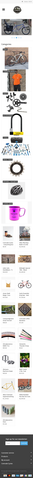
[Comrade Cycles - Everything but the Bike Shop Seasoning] (8, 233)
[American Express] (17, 475)
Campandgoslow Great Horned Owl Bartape (8, 319)
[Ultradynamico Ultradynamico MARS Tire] (8, 335)
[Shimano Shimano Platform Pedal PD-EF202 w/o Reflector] (8, 360)
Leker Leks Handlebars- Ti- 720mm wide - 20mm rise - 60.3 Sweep (8, 269)
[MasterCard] (9, 475)
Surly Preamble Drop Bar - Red (24, 294)
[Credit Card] (5, 475)
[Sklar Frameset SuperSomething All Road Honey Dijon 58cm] (8, 385)
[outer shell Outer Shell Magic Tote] (8, 284)
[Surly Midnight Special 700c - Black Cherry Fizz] (25, 259)
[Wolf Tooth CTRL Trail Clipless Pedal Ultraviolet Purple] (25, 360)
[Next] (28, 28)
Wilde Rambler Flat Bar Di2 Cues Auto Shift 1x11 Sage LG (24, 395)
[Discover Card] (21, 475)
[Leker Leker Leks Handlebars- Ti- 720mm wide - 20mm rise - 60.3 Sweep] (8, 259)
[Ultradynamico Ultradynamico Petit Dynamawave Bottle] (8, 411)
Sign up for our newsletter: (16, 439)
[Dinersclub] (30, 475)
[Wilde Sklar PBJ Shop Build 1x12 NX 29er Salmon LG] (25, 233)
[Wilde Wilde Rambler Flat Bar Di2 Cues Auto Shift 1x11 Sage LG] (25, 385)
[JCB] (26, 475)
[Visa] (13, 475)
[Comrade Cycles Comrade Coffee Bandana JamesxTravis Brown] (25, 309)
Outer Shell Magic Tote (6, 294)
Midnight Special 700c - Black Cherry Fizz (24, 269)
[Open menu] (3, 9)
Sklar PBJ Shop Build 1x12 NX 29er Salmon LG (24, 244)
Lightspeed (4, 473)
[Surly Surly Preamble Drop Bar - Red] (25, 284)
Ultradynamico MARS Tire (7, 345)
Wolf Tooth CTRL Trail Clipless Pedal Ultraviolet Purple (23, 370)
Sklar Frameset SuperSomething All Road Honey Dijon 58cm (8, 395)
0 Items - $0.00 (28, 1)
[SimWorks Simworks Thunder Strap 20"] (25, 335)
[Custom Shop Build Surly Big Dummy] (16, 27)
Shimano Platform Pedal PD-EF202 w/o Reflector (8, 370)
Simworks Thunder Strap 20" (24, 345)
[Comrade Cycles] (20, 10)
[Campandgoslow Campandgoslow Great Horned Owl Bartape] (8, 309)
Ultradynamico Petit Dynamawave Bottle (7, 421)
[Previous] (5, 28)
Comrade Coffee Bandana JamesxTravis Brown (24, 319)
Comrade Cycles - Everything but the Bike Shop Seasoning (8, 244)
